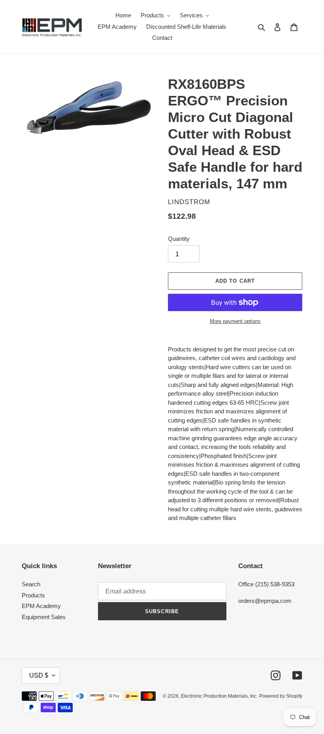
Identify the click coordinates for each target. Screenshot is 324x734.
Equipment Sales (44, 617)
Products (33, 595)
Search (31, 584)
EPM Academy (41, 606)
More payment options (235, 321)
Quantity (179, 238)
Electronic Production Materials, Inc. (219, 696)
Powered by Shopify (280, 696)
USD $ (38, 675)
